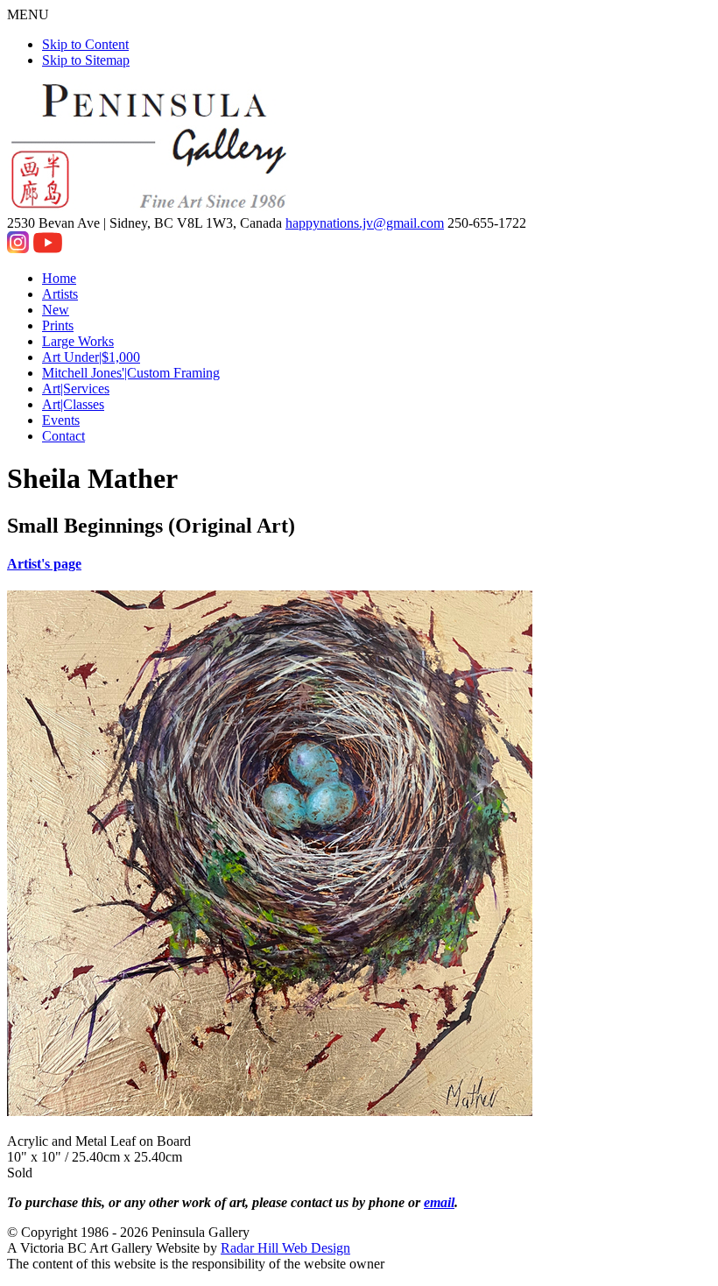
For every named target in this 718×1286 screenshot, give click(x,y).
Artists (60, 293)
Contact (63, 435)
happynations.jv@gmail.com (364, 223)
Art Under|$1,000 (91, 357)
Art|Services (75, 388)
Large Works (78, 341)
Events (61, 420)
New (55, 309)
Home (59, 278)
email (439, 1202)
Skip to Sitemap (86, 60)
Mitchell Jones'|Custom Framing (131, 372)
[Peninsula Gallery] (150, 207)
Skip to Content (85, 44)
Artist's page (44, 563)
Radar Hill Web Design (285, 1247)
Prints (58, 325)
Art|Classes (73, 404)
